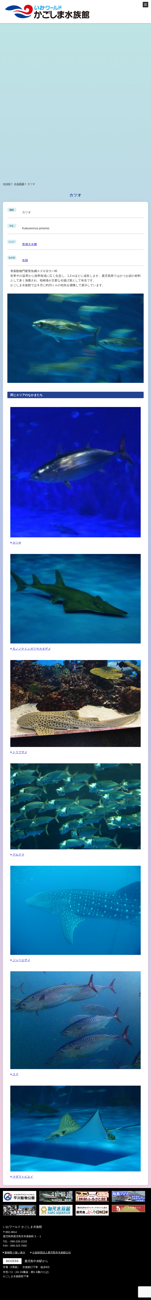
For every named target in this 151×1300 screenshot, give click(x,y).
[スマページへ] (75, 1069)
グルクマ (18, 854)
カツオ (16, 542)
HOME (7, 184)
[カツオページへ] (75, 538)
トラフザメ (19, 752)
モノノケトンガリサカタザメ (31, 648)
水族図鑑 (19, 184)
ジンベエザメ (21, 960)
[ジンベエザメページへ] (75, 955)
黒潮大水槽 (29, 244)
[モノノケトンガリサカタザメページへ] (75, 644)
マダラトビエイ (22, 1176)
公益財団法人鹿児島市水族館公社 (51, 1252)
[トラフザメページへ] (75, 747)
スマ (15, 1074)
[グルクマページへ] (75, 849)
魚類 (25, 260)
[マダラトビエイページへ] (75, 1172)
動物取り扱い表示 (15, 1252)
